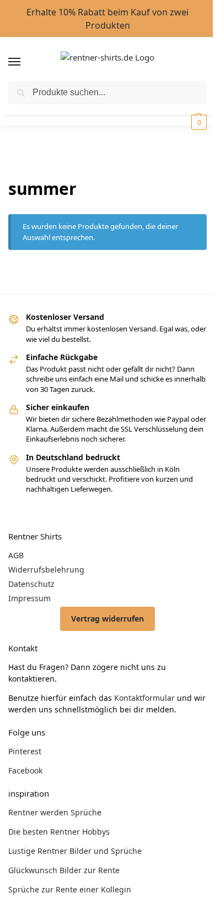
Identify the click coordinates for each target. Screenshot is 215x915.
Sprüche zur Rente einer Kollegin (69, 889)
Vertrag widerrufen (107, 618)
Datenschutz (31, 584)
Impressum (29, 598)
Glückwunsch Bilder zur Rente (64, 870)
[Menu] (24, 62)
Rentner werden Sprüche (54, 812)
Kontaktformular (144, 698)
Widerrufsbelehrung (46, 569)
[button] (198, 122)
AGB (16, 555)
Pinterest (24, 751)
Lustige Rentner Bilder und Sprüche (75, 851)
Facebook (25, 770)
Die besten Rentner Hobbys (59, 831)
